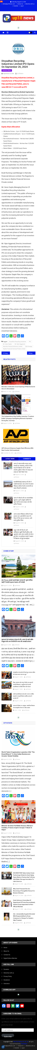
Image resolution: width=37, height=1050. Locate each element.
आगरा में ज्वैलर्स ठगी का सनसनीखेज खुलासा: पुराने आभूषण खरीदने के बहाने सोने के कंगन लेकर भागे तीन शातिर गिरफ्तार (23, 501)
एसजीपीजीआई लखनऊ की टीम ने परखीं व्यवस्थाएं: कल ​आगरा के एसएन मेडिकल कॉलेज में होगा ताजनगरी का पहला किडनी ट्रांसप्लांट (23, 485)
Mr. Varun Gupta (7, 344)
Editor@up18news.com (9, 4)
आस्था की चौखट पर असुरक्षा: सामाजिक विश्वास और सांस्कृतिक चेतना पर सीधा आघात (24, 706)
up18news (20, 73)
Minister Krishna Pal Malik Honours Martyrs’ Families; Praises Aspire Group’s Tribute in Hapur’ (17, 828)
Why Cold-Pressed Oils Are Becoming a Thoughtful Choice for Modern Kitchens (24, 891)
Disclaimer (7, 980)
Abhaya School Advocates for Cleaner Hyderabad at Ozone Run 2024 (32, 353)
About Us (6, 951)
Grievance (7, 983)
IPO (30, 341)
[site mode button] (30, 33)
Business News (7, 70)
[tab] (10, 458)
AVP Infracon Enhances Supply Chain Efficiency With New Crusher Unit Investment (17, 449)
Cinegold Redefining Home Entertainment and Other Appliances (7, 353)
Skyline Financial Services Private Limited (14, 349)
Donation (15, 6)
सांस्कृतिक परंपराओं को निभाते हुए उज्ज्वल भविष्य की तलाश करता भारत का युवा (24, 673)
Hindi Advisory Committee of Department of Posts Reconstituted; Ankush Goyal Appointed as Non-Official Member (24, 903)
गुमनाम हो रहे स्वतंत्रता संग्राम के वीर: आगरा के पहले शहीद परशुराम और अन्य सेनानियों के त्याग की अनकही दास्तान (17, 640)
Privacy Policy (8, 976)
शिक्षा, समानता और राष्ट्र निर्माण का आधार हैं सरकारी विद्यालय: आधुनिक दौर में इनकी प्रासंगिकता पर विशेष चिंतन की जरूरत (23, 684)
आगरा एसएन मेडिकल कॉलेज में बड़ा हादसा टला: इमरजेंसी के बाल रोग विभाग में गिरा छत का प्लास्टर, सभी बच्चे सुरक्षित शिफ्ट (23, 517)
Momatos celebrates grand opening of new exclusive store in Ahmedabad (18, 388)
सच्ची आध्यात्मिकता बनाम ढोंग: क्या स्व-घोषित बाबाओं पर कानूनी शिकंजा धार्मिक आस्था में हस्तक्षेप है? (23, 696)
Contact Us (20, 4)
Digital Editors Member (10, 958)
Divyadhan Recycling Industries (17, 341)
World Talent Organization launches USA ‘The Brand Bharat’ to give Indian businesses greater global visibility (18, 754)
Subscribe (8, 1036)
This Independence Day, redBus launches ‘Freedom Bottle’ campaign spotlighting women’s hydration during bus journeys (18, 418)
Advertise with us (29, 4)
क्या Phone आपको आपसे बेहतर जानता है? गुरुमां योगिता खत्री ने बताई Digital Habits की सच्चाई (17, 581)
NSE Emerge (28, 346)
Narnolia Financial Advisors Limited (12, 346)
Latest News (10, 459)
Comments (27, 459)
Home (5, 947)
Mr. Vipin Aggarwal (20, 344)
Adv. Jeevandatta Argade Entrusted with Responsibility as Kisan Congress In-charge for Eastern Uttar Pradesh (24, 917)
